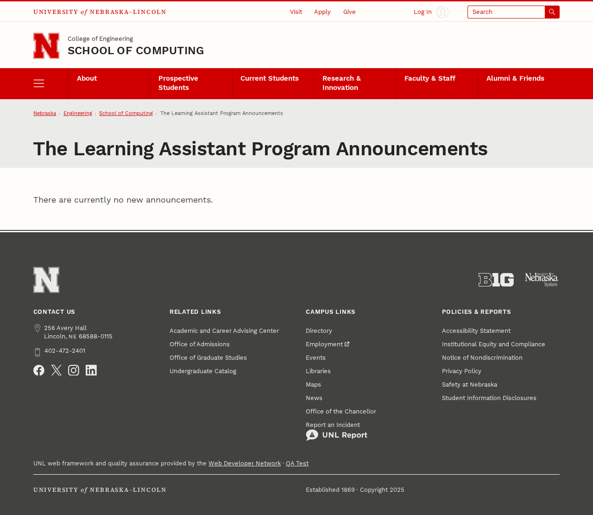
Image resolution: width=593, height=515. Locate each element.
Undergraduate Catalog (203, 371)
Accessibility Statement (476, 330)
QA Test (297, 463)
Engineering (77, 113)
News (314, 397)
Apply (322, 11)
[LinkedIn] (91, 370)
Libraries (318, 371)
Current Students (269, 78)
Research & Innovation (341, 83)
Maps (313, 384)
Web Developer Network (244, 463)
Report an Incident (333, 424)
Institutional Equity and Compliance (493, 344)
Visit (296, 11)
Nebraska (44, 113)
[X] (56, 370)
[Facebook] (38, 370)
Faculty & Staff (429, 78)
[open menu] (50, 83)
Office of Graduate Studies (208, 357)
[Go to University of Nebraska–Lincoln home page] (46, 46)
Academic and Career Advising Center (224, 330)
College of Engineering (100, 38)
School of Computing (136, 50)
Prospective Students (178, 83)
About (87, 78)
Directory (319, 330)
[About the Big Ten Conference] (496, 280)
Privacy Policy (461, 371)
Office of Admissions (200, 344)
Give (349, 11)
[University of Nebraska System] (542, 280)
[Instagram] (73, 370)
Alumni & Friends (515, 78)
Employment (324, 344)
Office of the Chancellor (341, 411)
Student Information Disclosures (489, 397)
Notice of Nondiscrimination (482, 357)
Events (316, 357)
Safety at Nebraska (469, 384)
